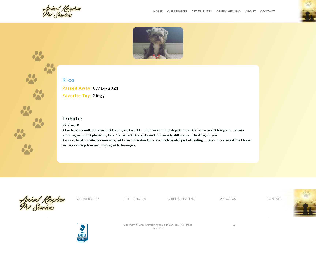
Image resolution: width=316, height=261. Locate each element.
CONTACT (274, 199)
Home (158, 11)
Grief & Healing (228, 11)
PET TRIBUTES (134, 199)
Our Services (177, 11)
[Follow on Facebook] (234, 226)
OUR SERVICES (88, 199)
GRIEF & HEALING (181, 199)
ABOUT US (228, 199)
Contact (267, 11)
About (250, 11)
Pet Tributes (202, 11)
